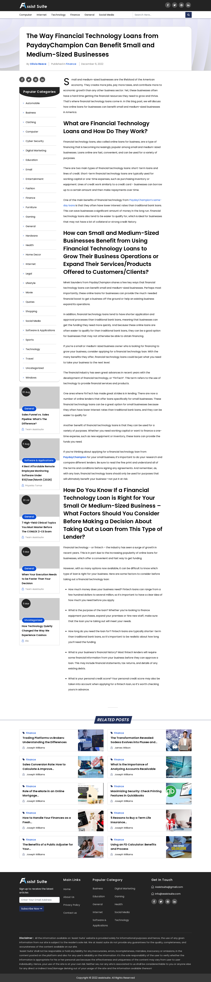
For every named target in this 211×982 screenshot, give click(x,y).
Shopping (31, 311)
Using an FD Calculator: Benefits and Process (133, 847)
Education (32, 160)
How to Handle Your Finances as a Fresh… (47, 820)
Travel (29, 358)
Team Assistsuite (34, 429)
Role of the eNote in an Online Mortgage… (43, 793)
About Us (68, 897)
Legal (29, 273)
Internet (42, 15)
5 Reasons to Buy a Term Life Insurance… (131, 820)
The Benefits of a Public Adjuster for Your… (48, 847)
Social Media (106, 15)
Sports (30, 340)
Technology (58, 15)
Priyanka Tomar (33, 485)
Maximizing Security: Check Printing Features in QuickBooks (136, 793)
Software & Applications (40, 330)
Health (30, 245)
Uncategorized (35, 368)
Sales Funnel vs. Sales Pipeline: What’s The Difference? (35, 419)
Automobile (33, 103)
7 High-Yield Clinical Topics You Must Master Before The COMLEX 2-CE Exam (39, 527)
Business (31, 112)
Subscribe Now (30, 908)
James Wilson (123, 747)
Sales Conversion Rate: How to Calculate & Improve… (44, 766)
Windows (31, 377)
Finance (75, 15)
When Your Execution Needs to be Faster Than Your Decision (39, 579)
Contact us (70, 913)
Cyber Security (35, 141)
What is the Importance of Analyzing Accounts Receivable (133, 766)
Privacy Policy (71, 905)
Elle (27, 640)
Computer (25, 15)
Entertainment (35, 179)
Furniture (31, 207)
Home (67, 889)
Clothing (31, 122)
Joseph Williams (36, 747)
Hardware (32, 235)
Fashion (30, 188)
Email (29, 169)
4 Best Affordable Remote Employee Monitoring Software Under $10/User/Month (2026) (38, 473)
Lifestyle (31, 283)
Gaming (30, 216)
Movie (29, 292)
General (89, 15)
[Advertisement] (179, 123)
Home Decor (33, 254)
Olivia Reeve (38, 64)
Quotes (30, 302)
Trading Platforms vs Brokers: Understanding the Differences (45, 740)
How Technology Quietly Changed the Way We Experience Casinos (37, 630)
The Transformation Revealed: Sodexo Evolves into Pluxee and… (134, 740)
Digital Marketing (36, 150)
